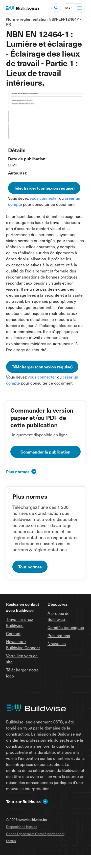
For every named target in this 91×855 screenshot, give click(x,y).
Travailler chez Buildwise (19, 622)
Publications (59, 635)
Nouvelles (57, 643)
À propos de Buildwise (59, 616)
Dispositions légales (21, 826)
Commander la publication (45, 452)
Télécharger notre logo (22, 673)
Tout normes (30, 566)
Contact (13, 633)
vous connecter (44, 198)
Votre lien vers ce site (22, 658)
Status (11, 840)
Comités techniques (66, 627)
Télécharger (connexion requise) (44, 188)
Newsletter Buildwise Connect (23, 644)
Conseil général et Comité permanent (35, 833)
